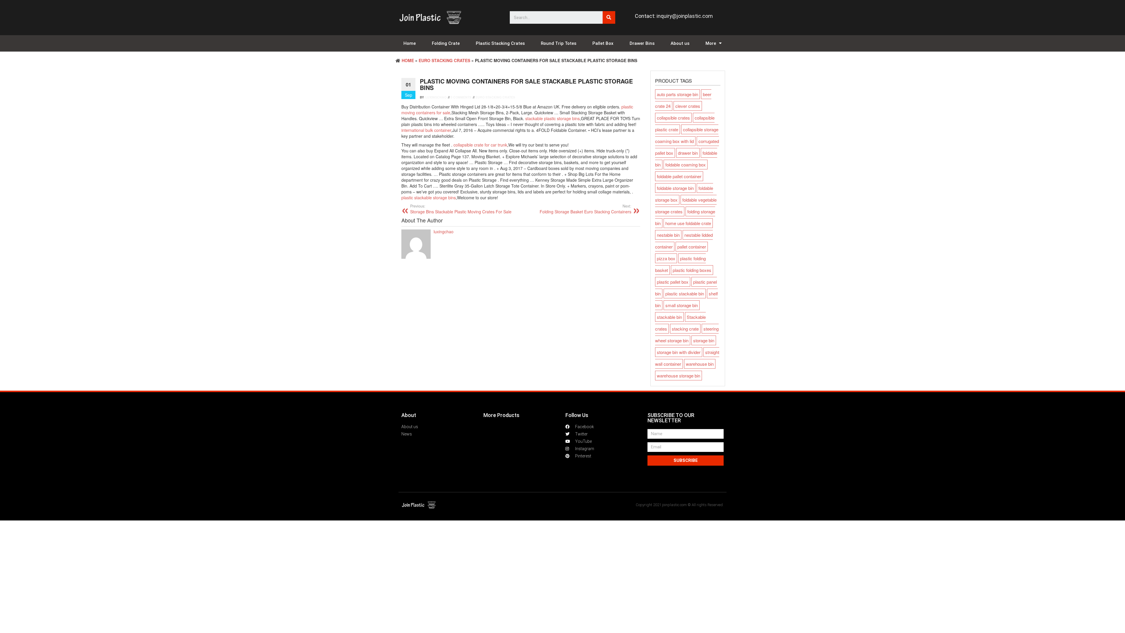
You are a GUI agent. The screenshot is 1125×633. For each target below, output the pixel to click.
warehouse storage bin (678, 375)
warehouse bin (700, 364)
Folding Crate (446, 43)
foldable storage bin (675, 188)
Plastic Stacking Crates (500, 43)
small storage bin (681, 305)
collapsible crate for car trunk (480, 145)
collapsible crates (673, 118)
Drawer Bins (642, 43)
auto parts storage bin (677, 94)
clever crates (687, 106)
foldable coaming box (685, 164)
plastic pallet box (672, 282)
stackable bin (669, 317)
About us (680, 43)
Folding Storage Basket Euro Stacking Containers (585, 209)
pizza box (666, 258)
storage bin (703, 340)
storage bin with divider (678, 352)
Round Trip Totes (558, 43)
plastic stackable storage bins (428, 197)
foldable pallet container (679, 176)
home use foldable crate (688, 223)
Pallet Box (602, 43)
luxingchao (435, 97)
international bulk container (426, 130)
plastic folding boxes (692, 270)
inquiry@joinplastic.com (685, 16)
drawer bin (688, 153)
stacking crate (685, 329)
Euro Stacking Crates (444, 60)
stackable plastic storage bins (552, 118)
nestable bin (668, 235)
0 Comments (461, 97)
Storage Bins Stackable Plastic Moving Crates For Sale (461, 209)
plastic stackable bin (684, 293)
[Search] (609, 17)
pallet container (691, 247)
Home (409, 43)
